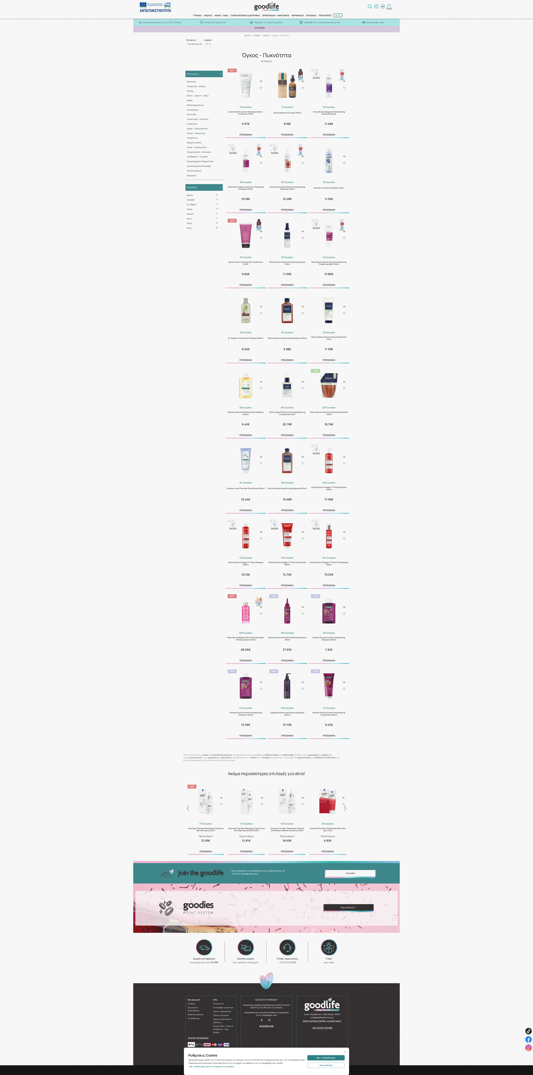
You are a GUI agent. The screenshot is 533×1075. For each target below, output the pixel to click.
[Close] (345, 1052)
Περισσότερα (326, 1065)
